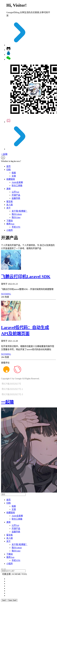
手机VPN (16, 227)
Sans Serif (12, 600)
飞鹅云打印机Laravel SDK (25, 276)
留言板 (9, 201)
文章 (14, 176)
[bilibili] (8, 122)
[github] (8, 50)
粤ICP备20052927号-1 (12, 389)
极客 (14, 173)
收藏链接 (10, 179)
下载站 (9, 220)
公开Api (15, 192)
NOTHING (6, 294)
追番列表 (16, 198)
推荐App (10, 224)
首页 (8, 166)
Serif (4, 600)
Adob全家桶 (17, 182)
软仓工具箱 (17, 185)
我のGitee (16, 217)
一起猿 (7, 402)
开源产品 (16, 195)
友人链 (9, 205)
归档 (8, 169)
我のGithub (17, 214)
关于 (8, 208)
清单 (8, 189)
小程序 (9, 230)
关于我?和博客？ (19, 211)
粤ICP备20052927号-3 (12, 394)
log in (13, 161)
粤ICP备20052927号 (11, 384)
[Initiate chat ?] (8, 54)
